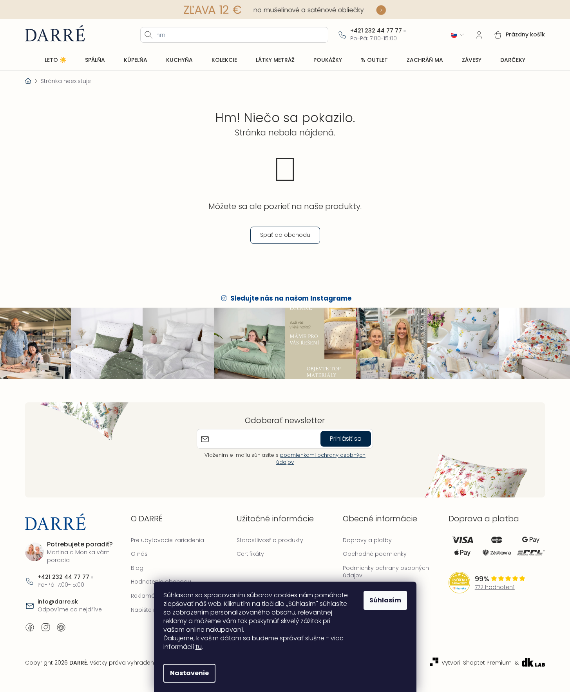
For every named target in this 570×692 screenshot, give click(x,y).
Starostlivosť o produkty (270, 540)
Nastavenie (189, 673)
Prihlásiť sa (346, 438)
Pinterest (61, 627)
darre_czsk (45, 627)
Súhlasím (385, 600)
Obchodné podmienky (375, 554)
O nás (139, 554)
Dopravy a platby (367, 540)
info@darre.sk (58, 602)
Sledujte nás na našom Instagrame (290, 298)
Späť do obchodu (285, 235)
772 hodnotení (495, 587)
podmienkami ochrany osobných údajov (321, 458)
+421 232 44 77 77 (376, 30)
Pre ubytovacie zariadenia (167, 540)
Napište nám (148, 610)
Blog (137, 568)
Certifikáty (250, 554)
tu (198, 646)
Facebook (29, 627)
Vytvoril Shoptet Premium (477, 663)
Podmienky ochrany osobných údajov (386, 572)
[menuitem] (55, 60)
